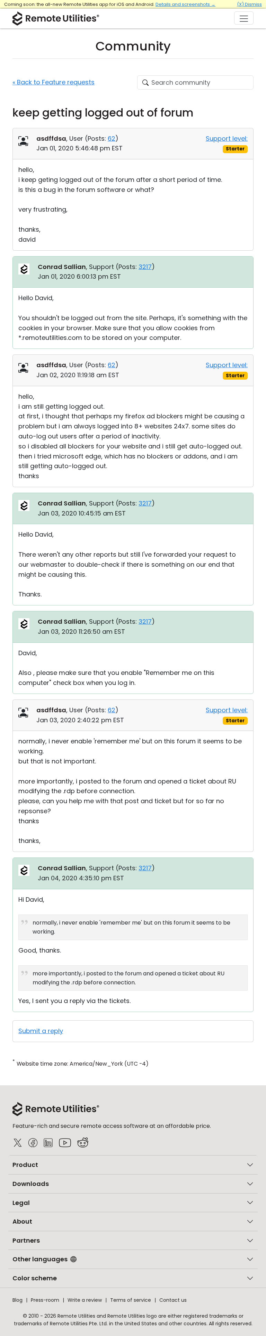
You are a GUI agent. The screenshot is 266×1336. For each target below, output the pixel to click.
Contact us (173, 1300)
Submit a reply (40, 1031)
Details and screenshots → (185, 4)
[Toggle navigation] (244, 18)
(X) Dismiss (249, 4)
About (22, 1221)
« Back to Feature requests (53, 82)
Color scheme (34, 1278)
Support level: (227, 138)
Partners (26, 1240)
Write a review (85, 1300)
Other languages (40, 1259)
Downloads (30, 1183)
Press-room (45, 1300)
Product (25, 1164)
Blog (17, 1300)
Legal (21, 1202)
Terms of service (130, 1300)
